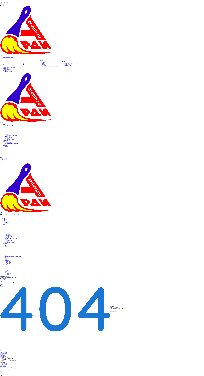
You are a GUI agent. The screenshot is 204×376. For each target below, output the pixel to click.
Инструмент (7, 138)
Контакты (4, 150)
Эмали (6, 130)
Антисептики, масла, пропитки (10, 128)
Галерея (4, 141)
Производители (3, 356)
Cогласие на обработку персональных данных (13, 149)
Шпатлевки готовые (8, 132)
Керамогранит (7, 136)
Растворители (7, 131)
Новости (6, 146)
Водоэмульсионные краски (10, 125)
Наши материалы (8, 142)
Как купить (5, 151)
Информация (2, 350)
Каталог (4, 124)
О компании (5, 145)
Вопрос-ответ (5, 155)
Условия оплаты (8, 152)
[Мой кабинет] (1, 157)
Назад (6, 245)
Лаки (6, 129)
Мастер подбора (5, 140)
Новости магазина (4, 359)
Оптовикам (2, 347)
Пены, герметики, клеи (9, 133)
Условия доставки (8, 153)
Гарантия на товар (8, 154)
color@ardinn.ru (3, 279)
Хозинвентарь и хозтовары (9, 139)
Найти (2, 371)
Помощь (1, 354)
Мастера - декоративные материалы (11, 143)
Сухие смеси (7, 134)
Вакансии (6, 147)
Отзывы (1, 349)
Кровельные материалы (9, 137)
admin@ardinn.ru (4, 278)
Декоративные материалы (9, 127)
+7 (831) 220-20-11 (3, 1)
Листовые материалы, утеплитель (11, 135)
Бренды (4, 144)
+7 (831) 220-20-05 (3, 0)
